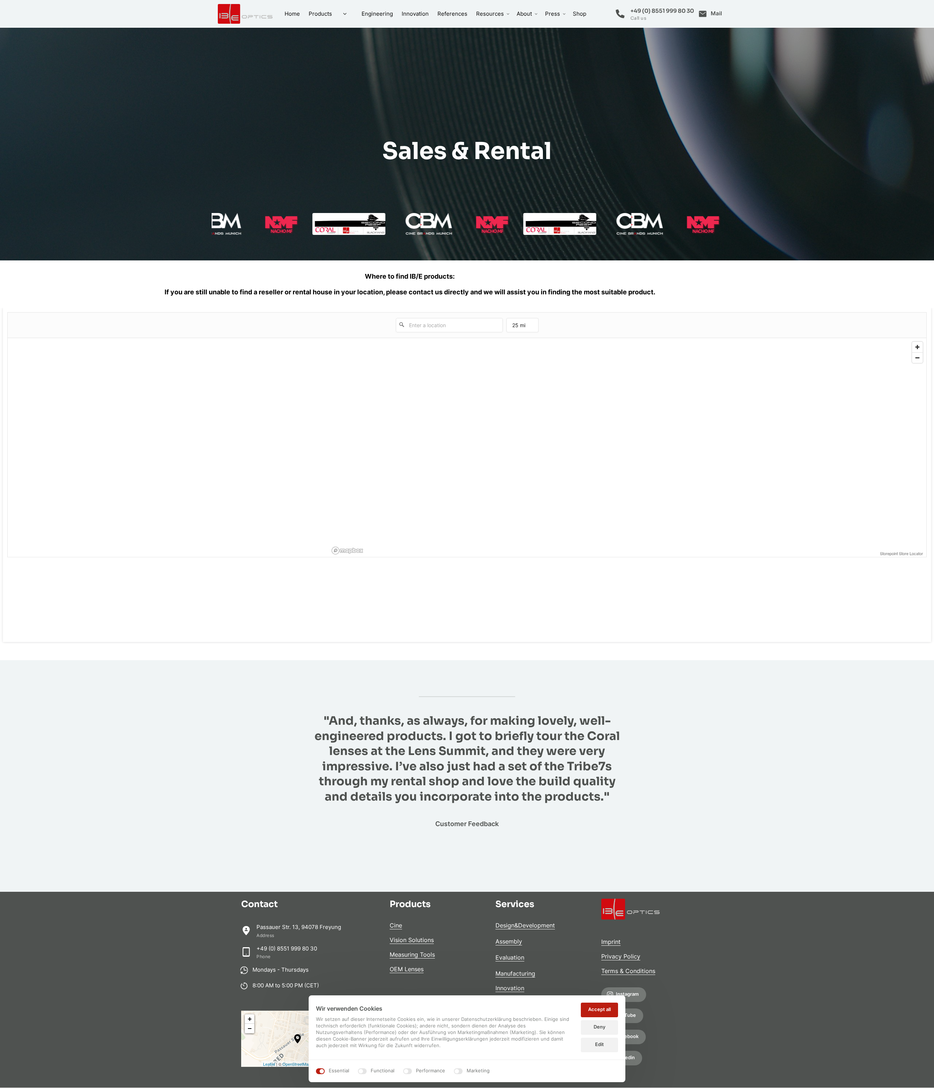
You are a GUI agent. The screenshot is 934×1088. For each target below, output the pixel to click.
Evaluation (509, 957)
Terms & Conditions (628, 971)
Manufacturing (515, 973)
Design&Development (525, 925)
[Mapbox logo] (347, 550)
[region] (627, 447)
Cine (396, 925)
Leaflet (269, 1064)
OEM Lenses (407, 969)
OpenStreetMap (296, 1064)
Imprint (611, 941)
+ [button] (250, 1019)
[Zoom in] (917, 347)
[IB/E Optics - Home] (245, 14)
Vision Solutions (412, 940)
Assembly (508, 941)
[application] (297, 1039)
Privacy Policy (620, 956)
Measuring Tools (412, 954)
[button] (297, 1038)
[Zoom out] (917, 357)
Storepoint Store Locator (901, 553)
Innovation (509, 988)
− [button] (250, 1028)
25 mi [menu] (518, 327)
